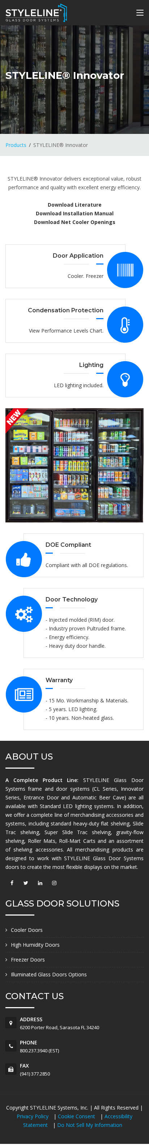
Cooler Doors (27, 929)
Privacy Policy (33, 1116)
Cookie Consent (77, 1116)
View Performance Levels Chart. (66, 330)
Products (15, 144)
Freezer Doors (28, 959)
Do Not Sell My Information (89, 1124)
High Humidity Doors (35, 944)
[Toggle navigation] (140, 14)
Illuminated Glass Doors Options (49, 974)
